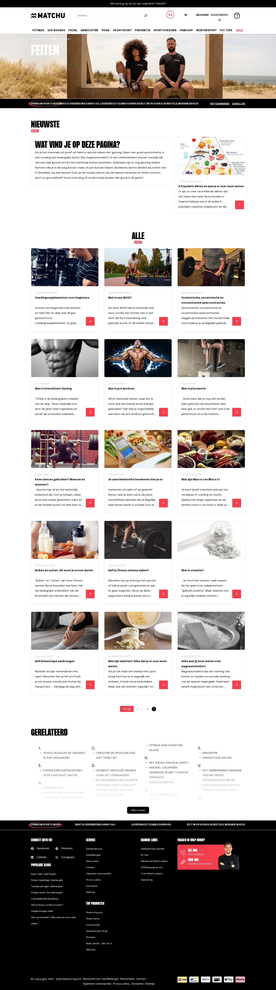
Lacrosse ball (93, 925)
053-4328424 (196, 854)
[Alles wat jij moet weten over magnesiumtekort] (211, 631)
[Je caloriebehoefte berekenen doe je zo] (138, 449)
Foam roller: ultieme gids (43, 874)
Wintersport (206, 30)
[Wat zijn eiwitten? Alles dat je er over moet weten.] (138, 631)
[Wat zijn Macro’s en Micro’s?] (211, 449)
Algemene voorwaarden (98, 873)
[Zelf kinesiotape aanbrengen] (64, 631)
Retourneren (219, 103)
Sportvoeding (165, 30)
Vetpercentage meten (218, 780)
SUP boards (56, 30)
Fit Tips (44, 39)
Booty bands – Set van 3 (99, 943)
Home (34, 39)
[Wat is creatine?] (211, 540)
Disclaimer (92, 886)
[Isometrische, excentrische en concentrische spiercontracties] (211, 267)
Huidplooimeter (161, 782)
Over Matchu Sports (152, 873)
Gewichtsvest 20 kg (96, 931)
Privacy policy (93, 879)
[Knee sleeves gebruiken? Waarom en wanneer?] (64, 449)
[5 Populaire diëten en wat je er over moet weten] (211, 156)
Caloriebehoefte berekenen (45, 898)
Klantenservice (94, 848)
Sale (239, 30)
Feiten (55, 39)
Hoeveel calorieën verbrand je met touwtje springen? (168, 772)
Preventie (142, 30)
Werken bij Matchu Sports (154, 861)
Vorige (127, 708)
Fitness (38, 30)
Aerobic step (53, 787)
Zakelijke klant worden (152, 848)
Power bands (93, 918)
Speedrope (210, 753)
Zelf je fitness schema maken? (47, 905)
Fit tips (226, 30)
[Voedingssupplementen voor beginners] (64, 267)
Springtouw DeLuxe (217, 757)
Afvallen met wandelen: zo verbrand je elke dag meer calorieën (63, 797)
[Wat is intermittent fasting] (64, 358)
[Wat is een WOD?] (138, 267)
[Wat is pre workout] (138, 358)
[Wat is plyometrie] (211, 358)
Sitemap (90, 892)
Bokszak (90, 949)
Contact (90, 867)
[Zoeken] (146, 16)
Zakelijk (238, 103)
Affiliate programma (151, 867)
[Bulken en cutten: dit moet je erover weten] (64, 540)
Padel (72, 30)
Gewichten (89, 30)
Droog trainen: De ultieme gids (47, 892)
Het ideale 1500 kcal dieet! (169, 762)
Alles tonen (138, 810)
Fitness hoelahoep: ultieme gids (47, 880)
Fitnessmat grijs (94, 912)
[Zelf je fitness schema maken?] (138, 540)
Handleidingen (93, 855)
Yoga (105, 30)
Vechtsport (122, 30)
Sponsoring (147, 879)
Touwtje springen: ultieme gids (47, 886)
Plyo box (90, 937)
